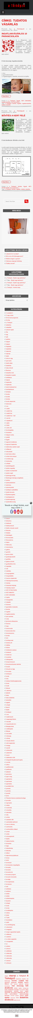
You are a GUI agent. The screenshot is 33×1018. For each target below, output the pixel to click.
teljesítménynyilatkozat (12, 855)
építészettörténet (10, 482)
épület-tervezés (10, 492)
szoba (7, 834)
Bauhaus (8, 370)
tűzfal (7, 915)
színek (8, 831)
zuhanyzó (8, 963)
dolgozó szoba (10, 435)
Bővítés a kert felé (13, 115)
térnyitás (8, 867)
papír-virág (9, 776)
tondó (7, 905)
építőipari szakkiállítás (12, 489)
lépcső (8, 707)
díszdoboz (9, 432)
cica (7, 406)
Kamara (8, 623)
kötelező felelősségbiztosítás (13, 681)
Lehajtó (8, 705)
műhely (8, 738)
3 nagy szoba (9, 315)
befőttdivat (9, 377)
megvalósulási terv (11, 724)
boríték (8, 396)
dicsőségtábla (9, 430)
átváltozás (9, 1000)
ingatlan (19, 103)
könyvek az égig (10, 669)
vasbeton (8, 936)
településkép (9, 848)
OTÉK (6, 994)
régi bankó (9, 803)
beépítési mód (10, 372)
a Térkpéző (21, 976)
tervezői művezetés (11, 877)
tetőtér (8, 893)
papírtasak (9, 781)
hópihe (8, 597)
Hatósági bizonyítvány (12, 580)
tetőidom (8, 891)
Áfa (7, 332)
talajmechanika (10, 841)
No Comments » (15, 102)
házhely (8, 583)
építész (8, 480)
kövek (7, 683)
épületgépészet (10, 497)
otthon (7, 764)
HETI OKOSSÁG (26, 100)
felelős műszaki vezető (12, 528)
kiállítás (8, 645)
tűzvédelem (9, 920)
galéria (8, 549)
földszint (7, 984)
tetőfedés (8, 889)
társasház (8, 843)
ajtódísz (8, 339)
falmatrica (8, 521)
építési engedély (10, 468)
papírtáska (9, 783)
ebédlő (8, 437)
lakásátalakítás (8, 991)
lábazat (8, 688)
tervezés (8, 869)
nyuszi (7, 755)
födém (7, 542)
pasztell (8, 793)
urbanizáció (9, 927)
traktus (8, 912)
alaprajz (8, 353)
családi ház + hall (10, 415)
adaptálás (8, 327)
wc (7, 944)
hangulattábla (9, 576)
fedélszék (8, 523)
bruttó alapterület (10, 401)
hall (7, 568)
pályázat (8, 771)
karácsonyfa (9, 628)
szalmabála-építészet (12, 822)
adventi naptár (10, 329)
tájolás (8, 838)
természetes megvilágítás (13, 865)
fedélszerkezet (10, 525)
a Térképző (19, 29)
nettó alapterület (10, 743)
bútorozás (8, 403)
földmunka (9, 544)
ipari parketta (9, 616)
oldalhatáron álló (10, 757)
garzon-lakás (9, 554)
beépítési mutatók (11, 375)
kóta (7, 678)
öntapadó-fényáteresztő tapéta (14, 760)
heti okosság (18, 986)
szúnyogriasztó (10, 836)
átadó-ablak (9, 363)
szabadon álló (10, 819)
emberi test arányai (11, 456)
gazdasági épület (10, 556)
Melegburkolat (10, 726)
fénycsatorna (9, 540)
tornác (7, 908)
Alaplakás (8, 346)
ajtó (7, 337)
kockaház (8, 657)
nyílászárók (9, 750)
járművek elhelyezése (12, 621)
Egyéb (18, 100)
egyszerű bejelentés (11, 444)
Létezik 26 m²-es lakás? (12, 254)
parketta (8, 788)
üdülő (7, 922)
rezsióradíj (9, 807)
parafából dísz (10, 786)
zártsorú (8, 948)
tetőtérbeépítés (10, 898)
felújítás (8, 532)
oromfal (8, 762)
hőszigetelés (9, 599)
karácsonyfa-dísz (10, 630)
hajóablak (8, 566)
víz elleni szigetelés (11, 939)
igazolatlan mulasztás (12, 607)
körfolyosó (9, 673)
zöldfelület (9, 951)
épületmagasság (10, 499)
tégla (7, 846)
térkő (7, 860)
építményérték (10, 487)
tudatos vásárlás (6, 104)
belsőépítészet (10, 389)
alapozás (8, 351)
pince (7, 795)
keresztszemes (10, 633)
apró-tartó (8, 360)
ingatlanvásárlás (6, 102)
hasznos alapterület (11, 578)
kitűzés (8, 647)
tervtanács (9, 884)
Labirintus (8, 690)
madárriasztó (9, 716)
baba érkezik (9, 368)
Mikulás (8, 731)
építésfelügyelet (10, 466)
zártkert (8, 946)
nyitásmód (9, 752)
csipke (7, 423)
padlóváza (9, 769)
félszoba (8, 530)
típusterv (8, 900)
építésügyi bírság (10, 475)
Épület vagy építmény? (19, 278)
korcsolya (8, 671)
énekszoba (9, 461)
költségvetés (9, 659)
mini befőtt (9, 733)
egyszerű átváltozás (11, 442)
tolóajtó (8, 903)
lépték (7, 709)
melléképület (9, 728)
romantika (8, 810)
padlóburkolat (9, 767)
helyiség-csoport (10, 587)
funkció (26, 982)
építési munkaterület (11, 470)
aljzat (7, 356)
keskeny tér (9, 642)
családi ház (9, 411)
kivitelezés (11, 989)
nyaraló (8, 748)
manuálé (8, 721)
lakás (7, 695)
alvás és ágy (9, 358)
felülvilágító (9, 535)
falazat (8, 518)
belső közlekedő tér (11, 387)
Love (7, 714)
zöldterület (9, 953)
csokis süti (9, 427)
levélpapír (8, 712)
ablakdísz (8, 325)
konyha (8, 666)
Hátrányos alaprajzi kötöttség (14, 261)
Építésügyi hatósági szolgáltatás (14, 478)
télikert (8, 853)
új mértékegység (10, 924)
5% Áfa (8, 320)
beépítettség (18, 978)
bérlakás (8, 391)
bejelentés (9, 382)
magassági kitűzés (11, 719)
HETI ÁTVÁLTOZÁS (11, 590)
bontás (8, 394)
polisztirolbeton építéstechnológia (19, 994)
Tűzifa (7, 917)
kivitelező (8, 652)
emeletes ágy (9, 458)
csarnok (8, 418)
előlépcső (8, 449)
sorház (8, 817)
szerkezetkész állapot (12, 829)
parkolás (8, 791)
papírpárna (9, 779)
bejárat (8, 380)
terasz (7, 858)
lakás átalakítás (10, 697)
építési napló (9, 473)
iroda (7, 618)
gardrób (8, 552)
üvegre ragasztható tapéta (13, 932)
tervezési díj (9, 872)
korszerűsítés (22, 989)
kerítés (8, 635)
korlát (7, 676)
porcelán (8, 800)
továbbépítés (9, 910)
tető (7, 886)
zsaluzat (8, 960)
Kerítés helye (16, 287)
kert (7, 638)
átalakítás (8, 365)
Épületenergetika (10, 494)
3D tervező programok (12, 317)
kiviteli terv (9, 654)
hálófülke (8, 571)
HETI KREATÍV (10, 592)
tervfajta (8, 879)
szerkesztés (9, 826)
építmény (8, 485)
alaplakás (8, 349)
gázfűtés (8, 559)
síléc (7, 814)
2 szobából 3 (9, 313)
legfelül (8, 702)
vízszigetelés (9, 941)
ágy (7, 334)
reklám (8, 805)
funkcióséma (9, 547)
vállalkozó (8, 934)
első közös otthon (10, 454)
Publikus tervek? (10, 263)
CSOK (7, 425)
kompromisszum (10, 662)
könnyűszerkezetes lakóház (13, 664)
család (8, 408)
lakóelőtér (8, 700)
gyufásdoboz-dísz (11, 564)
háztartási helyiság (11, 585)
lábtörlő (8, 693)
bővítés (14, 103)
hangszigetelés (10, 573)
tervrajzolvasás (10, 881)
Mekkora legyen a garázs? (13, 258)
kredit (7, 685)
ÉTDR (17, 997)
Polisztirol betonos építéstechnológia (16, 798)
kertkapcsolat (9, 640)
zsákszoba (9, 956)
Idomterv (8, 604)
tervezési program (11, 874)
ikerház (8, 609)
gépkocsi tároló (10, 561)
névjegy (8, 745)
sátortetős (8, 812)
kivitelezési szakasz (11, 650)
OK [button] (16, 1015)
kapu (7, 626)
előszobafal (9, 451)
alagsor (8, 341)
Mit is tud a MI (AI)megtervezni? (14, 256)
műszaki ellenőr (10, 740)
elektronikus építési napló (13, 447)
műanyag (8, 736)
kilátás (6, 989)
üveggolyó (9, 929)
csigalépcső (9, 420)
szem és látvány (10, 824)
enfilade (8, 463)
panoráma (9, 774)
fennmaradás (9, 537)
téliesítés (8, 850)
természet (8, 862)
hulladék (8, 602)
